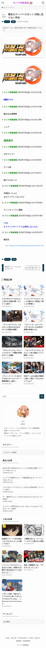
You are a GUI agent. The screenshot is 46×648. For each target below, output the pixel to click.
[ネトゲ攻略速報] (23, 3)
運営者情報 (26, 641)
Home (8, 638)
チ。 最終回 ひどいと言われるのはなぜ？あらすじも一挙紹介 (23, 499)
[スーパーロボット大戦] (23, 85)
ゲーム (7, 21)
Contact (30, 638)
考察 (13, 21)
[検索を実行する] (41, 396)
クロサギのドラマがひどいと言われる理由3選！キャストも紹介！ (23, 489)
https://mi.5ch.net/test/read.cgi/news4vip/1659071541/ (27, 245)
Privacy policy (22, 638)
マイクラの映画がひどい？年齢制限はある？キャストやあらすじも (22, 480)
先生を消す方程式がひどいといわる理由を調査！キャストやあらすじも (22, 470)
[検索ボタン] (43, 3)
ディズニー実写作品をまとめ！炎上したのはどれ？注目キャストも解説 (22, 508)
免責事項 (19, 641)
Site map (14, 638)
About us (37, 638)
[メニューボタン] (3, 3)
